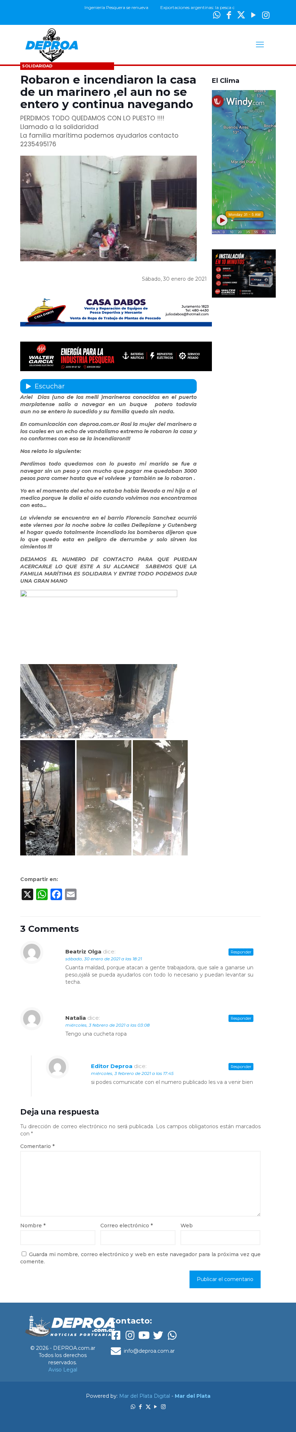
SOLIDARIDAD (37, 65)
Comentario (37, 1146)
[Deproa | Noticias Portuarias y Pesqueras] (52, 45)
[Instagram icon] (265, 15)
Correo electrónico (126, 1225)
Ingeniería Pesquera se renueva (98, 7)
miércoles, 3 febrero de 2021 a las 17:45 (132, 1073)
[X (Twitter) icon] (241, 15)
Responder (241, 952)
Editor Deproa (111, 1066)
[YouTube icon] (253, 15)
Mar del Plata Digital (144, 1396)
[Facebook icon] (140, 1406)
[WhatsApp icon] (133, 1406)
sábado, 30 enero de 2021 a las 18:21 (103, 958)
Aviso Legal (62, 1369)
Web (186, 1225)
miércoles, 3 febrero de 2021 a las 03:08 (107, 1025)
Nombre (32, 1225)
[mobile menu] (260, 45)
